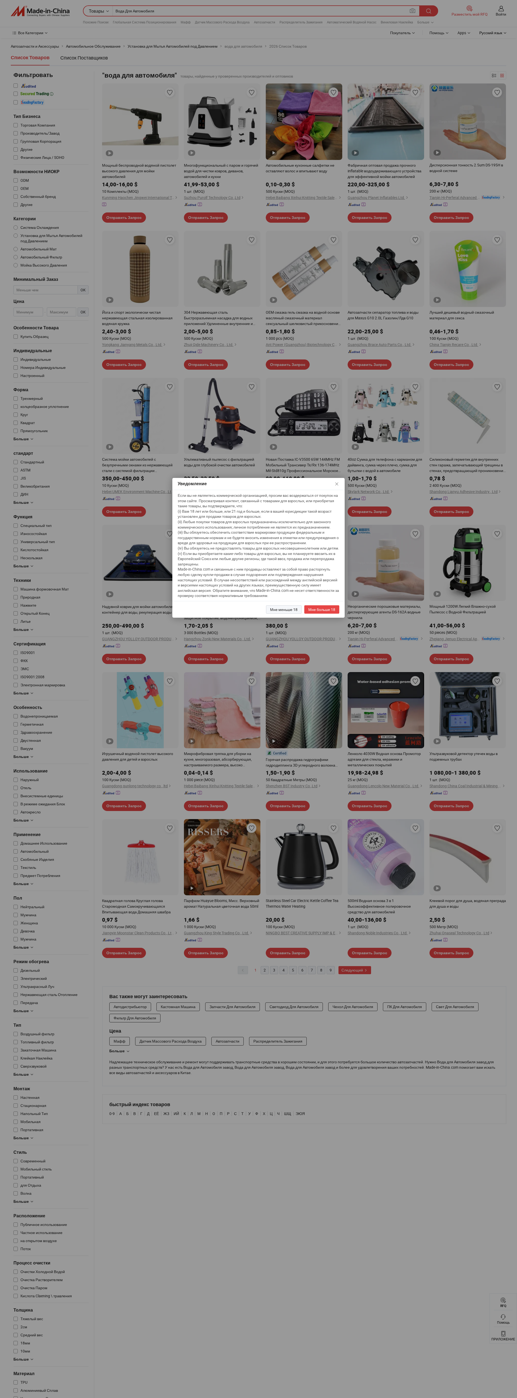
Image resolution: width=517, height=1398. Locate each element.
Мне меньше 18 (284, 609)
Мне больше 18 (321, 609)
